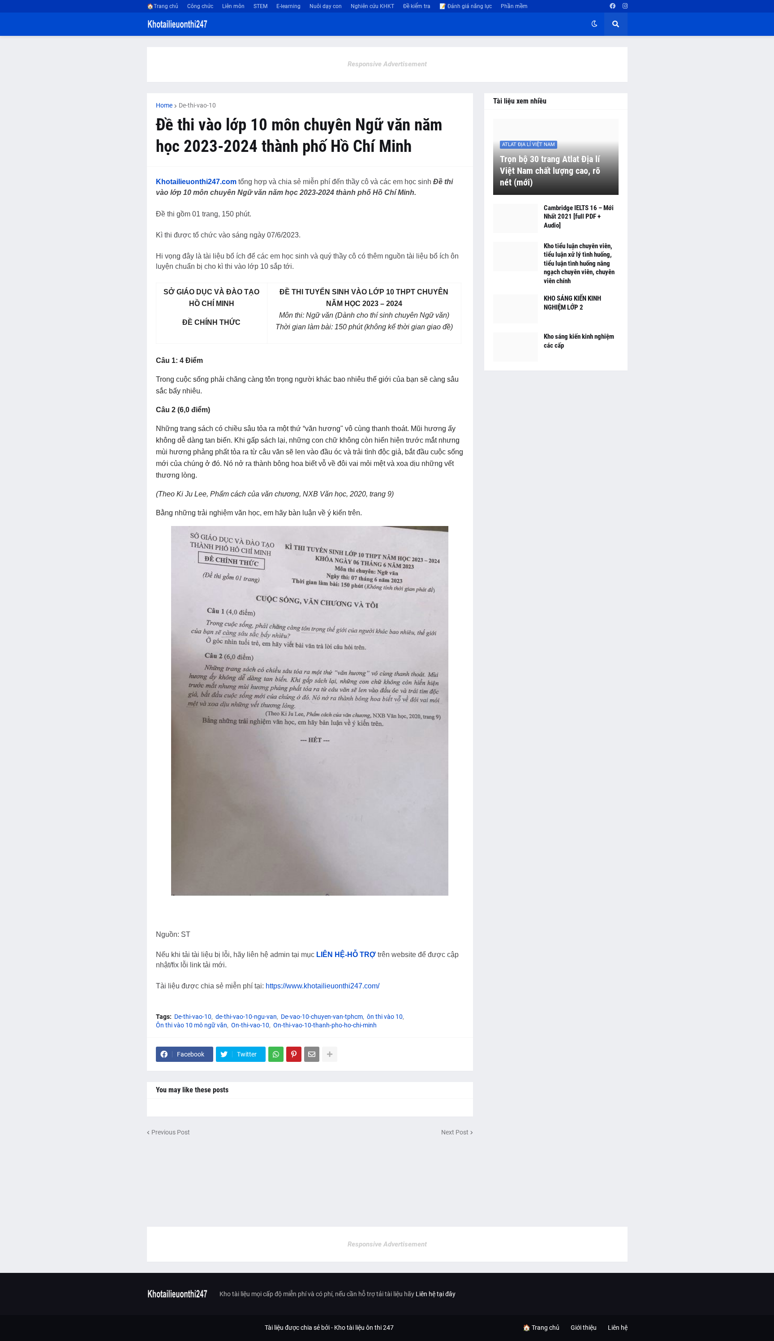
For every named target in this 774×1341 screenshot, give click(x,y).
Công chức (200, 6)
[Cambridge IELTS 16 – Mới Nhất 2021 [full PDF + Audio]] (515, 218)
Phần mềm (514, 6)
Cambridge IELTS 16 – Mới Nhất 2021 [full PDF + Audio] (579, 216)
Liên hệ (618, 1327)
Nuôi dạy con (326, 6)
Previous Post (170, 1132)
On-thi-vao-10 (250, 1025)
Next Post (455, 1132)
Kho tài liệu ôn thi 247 (364, 1327)
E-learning (288, 6)
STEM (260, 6)
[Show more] (329, 1054)
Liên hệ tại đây (436, 1294)
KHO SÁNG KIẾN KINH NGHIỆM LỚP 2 (572, 302)
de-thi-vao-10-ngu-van (246, 1016)
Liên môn (233, 6)
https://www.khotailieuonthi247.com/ (322, 986)
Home (164, 105)
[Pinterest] (293, 1054)
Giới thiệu (584, 1327)
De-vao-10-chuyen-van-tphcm (322, 1016)
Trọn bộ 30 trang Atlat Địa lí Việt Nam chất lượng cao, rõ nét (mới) (550, 171)
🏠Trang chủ (162, 6)
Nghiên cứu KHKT (372, 6)
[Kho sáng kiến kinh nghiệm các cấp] (515, 347)
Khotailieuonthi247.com (196, 181)
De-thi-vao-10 (197, 105)
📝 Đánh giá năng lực (465, 6)
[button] (594, 24)
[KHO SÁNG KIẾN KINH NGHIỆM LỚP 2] (515, 308)
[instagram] (625, 6)
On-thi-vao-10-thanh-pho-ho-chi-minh (325, 1025)
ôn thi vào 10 (385, 1016)
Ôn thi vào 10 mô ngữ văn (191, 1025)
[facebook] (612, 6)
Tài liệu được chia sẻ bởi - (299, 1327)
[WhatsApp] (276, 1054)
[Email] (311, 1054)
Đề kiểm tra (416, 6)
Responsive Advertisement (387, 64)
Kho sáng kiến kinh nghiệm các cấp (579, 340)
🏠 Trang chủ (541, 1327)
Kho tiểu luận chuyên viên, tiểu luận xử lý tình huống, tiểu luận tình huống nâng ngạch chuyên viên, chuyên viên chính (579, 263)
